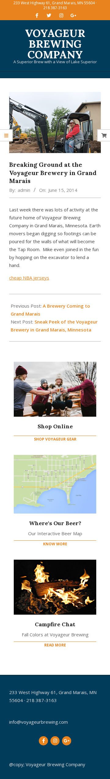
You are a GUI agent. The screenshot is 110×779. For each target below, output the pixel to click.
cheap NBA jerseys (29, 278)
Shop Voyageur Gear (55, 439)
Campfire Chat (55, 624)
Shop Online (55, 426)
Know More (55, 544)
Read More (55, 645)
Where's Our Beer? (55, 523)
